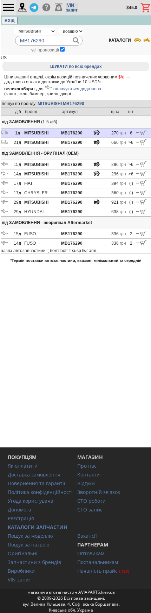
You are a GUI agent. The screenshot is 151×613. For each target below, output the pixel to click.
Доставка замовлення (34, 474)
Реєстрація (21, 518)
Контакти (88, 474)
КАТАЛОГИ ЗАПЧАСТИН (37, 527)
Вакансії (87, 535)
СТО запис (90, 509)
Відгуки (86, 483)
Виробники (21, 570)
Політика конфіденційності (40, 492)
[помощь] (46, 7)
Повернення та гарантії (36, 483)
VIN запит (19, 579)
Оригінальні (23, 553)
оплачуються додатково (77, 88)
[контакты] (22, 8)
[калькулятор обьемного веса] (58, 7)
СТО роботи (91, 500)
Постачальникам (97, 562)
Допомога (19, 509)
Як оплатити (23, 465)
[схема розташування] (96, 134)
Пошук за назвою (29, 544)
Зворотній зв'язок (98, 492)
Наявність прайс (97, 570)
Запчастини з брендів (34, 562)
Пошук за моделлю (30, 535)
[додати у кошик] (141, 133)
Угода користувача (30, 500)
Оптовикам (90, 553)
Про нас (87, 465)
